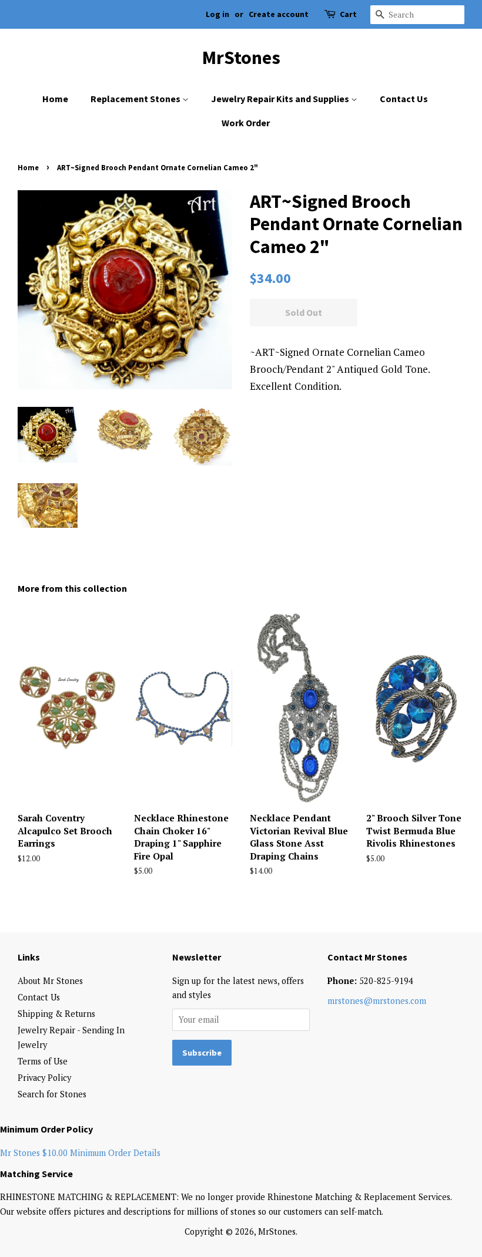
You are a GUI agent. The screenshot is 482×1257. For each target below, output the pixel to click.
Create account (279, 14)
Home (55, 99)
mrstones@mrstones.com (376, 1000)
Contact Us (404, 99)
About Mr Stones (50, 980)
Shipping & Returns (56, 1013)
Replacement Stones (136, 99)
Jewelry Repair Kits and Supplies (281, 99)
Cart (348, 14)
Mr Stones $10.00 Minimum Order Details (80, 1152)
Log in (217, 14)
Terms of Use (43, 1061)
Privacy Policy (44, 1077)
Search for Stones (52, 1094)
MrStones (241, 57)
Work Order (246, 123)
